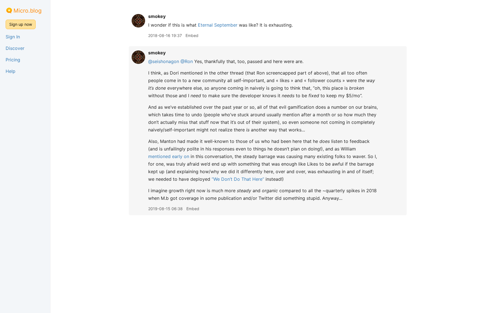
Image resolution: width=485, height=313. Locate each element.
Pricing (13, 59)
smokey (157, 16)
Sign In (13, 37)
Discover (15, 48)
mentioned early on (168, 156)
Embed (192, 35)
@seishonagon (163, 61)
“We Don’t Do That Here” (238, 179)
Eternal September (217, 25)
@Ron (186, 61)
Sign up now (20, 24)
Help (10, 71)
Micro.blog (27, 10)
